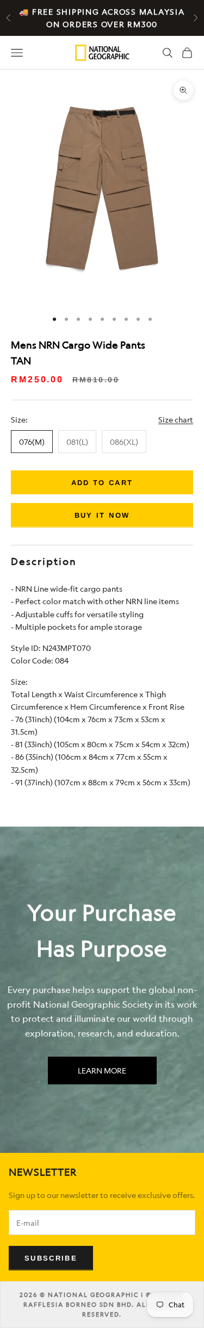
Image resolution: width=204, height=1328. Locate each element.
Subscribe (50, 1258)
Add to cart (102, 483)
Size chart (175, 419)
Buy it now (102, 515)
